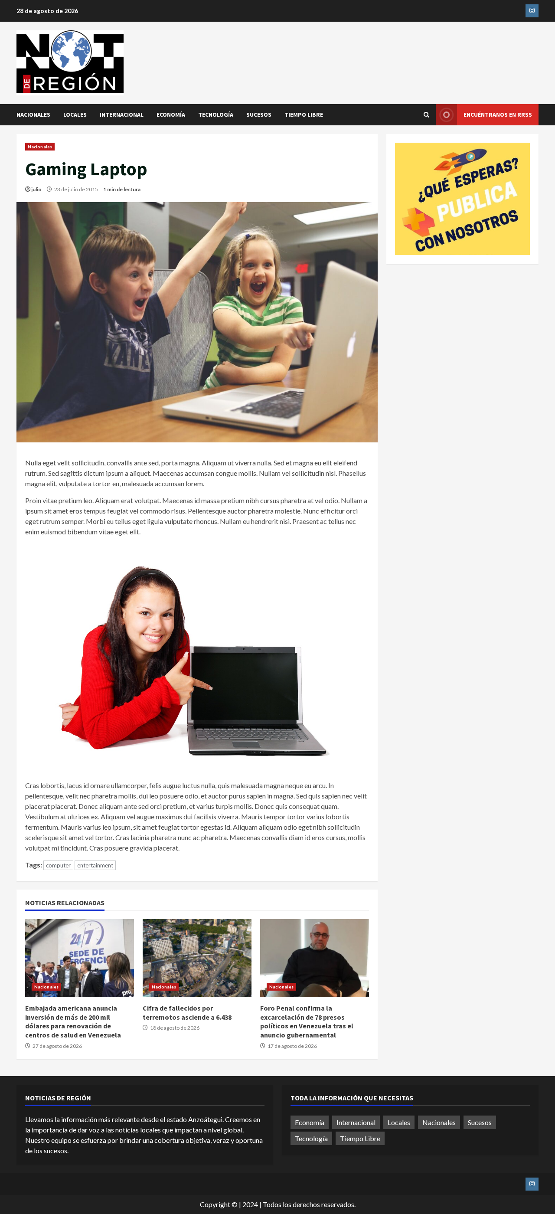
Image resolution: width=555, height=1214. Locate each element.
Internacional (122, 114)
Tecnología (215, 114)
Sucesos (258, 114)
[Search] (426, 114)
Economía (171, 114)
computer (58, 865)
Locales (75, 114)
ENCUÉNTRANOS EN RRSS (498, 114)
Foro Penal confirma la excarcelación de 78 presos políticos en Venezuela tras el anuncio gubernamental (314, 958)
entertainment (95, 865)
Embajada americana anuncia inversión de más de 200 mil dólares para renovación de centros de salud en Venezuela (79, 958)
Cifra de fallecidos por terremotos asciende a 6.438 (197, 958)
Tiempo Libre (303, 114)
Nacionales (33, 114)
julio (36, 189)
